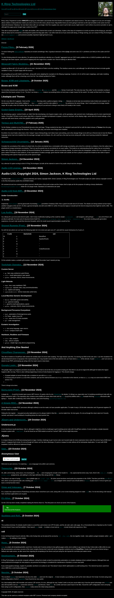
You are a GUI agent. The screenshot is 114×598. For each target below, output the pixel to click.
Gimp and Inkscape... (12, 487)
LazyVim (22, 579)
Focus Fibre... (8, 47)
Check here (57, 394)
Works (41, 9)
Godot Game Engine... (12, 109)
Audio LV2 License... (11, 168)
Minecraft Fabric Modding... (15, 64)
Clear (24, 14)
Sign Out (24, 459)
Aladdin (22, 9)
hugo (20, 30)
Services (35, 9)
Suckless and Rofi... (11, 515)
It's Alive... (6, 498)
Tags (12, 9)
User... (4, 449)
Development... (9, 556)
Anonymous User (50, 9)
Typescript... (7, 468)
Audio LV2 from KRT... (12, 191)
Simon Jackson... (10, 159)
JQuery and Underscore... (14, 420)
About (17, 9)
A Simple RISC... (9, 403)
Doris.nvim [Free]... (11, 390)
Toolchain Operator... (12, 264)
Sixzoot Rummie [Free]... (13, 225)
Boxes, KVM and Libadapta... (16, 80)
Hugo (3, 547)
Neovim (12, 577)
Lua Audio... (7, 212)
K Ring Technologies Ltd (18, 4)
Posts (8, 9)
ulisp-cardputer (19, 51)
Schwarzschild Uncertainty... (15, 141)
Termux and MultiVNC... (13, 123)
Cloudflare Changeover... (14, 352)
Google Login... (9, 365)
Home (3, 9)
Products (28, 9)
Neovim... (6, 572)
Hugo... (5, 542)
